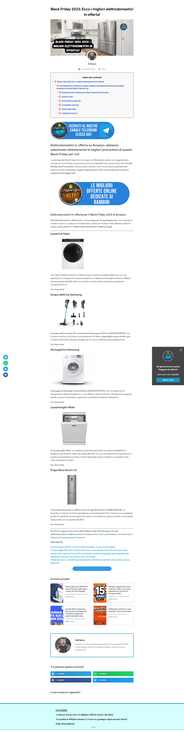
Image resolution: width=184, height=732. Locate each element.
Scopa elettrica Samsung (71, 101)
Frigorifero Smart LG (70, 113)
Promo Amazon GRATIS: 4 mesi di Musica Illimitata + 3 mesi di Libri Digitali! (82, 547)
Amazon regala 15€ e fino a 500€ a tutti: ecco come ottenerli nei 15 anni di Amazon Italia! (89, 550)
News (103, 69)
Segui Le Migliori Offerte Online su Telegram (93, 569)
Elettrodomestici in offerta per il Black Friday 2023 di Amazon (85, 92)
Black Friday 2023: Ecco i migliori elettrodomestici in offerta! (80, 82)
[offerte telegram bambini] (92, 210)
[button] (70, 673)
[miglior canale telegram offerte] (82, 140)
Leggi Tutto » (70, 597)
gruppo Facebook (76, 537)
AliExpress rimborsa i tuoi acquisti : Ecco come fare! (72, 556)
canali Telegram (111, 534)
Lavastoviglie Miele (69, 109)
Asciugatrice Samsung (70, 105)
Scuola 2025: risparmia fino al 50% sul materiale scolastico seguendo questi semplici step (89, 553)
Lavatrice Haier (67, 97)
